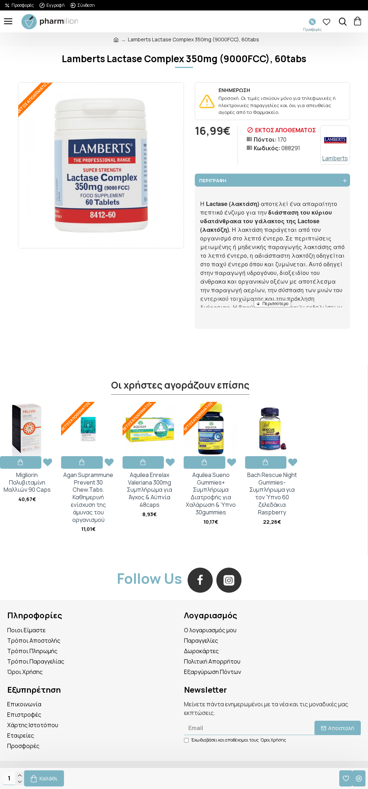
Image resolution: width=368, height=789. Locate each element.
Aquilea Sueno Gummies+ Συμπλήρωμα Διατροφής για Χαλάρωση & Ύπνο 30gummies (211, 493)
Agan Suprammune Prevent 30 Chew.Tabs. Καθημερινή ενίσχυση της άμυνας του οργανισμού (88, 497)
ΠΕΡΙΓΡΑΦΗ (212, 180)
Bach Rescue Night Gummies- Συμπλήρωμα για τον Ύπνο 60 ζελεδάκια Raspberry (272, 493)
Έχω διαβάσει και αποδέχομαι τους (238, 740)
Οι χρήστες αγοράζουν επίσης (180, 385)
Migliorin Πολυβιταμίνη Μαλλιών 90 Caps (27, 482)
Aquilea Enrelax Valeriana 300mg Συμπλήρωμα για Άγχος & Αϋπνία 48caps (149, 490)
